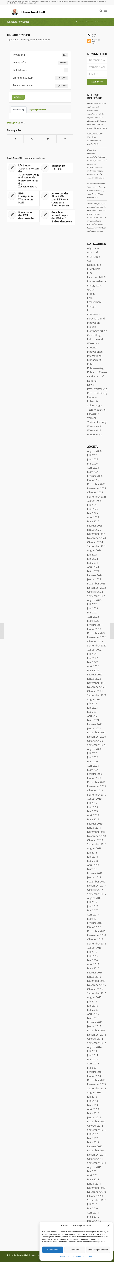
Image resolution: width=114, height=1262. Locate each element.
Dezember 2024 (96, 534)
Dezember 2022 (96, 633)
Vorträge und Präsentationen (36, 40)
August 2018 (94, 848)
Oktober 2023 (95, 592)
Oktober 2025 (95, 492)
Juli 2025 (92, 505)
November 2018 (96, 836)
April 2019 (93, 815)
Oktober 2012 (95, 1126)
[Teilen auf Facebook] (15, 139)
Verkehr (91, 418)
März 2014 (93, 1068)
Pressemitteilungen (98, 393)
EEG (23, 123)
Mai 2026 (92, 464)
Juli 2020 (92, 753)
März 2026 (93, 472)
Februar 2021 (94, 724)
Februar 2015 (94, 1022)
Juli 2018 (92, 853)
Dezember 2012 (96, 1121)
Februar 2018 (94, 873)
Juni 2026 (92, 459)
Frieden (91, 327)
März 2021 (93, 720)
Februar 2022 (94, 674)
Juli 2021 (92, 703)
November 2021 (96, 687)
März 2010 (93, 1217)
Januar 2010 (94, 1221)
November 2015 (96, 985)
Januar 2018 (94, 877)
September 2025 (96, 497)
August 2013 (94, 1092)
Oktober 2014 (95, 1039)
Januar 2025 (94, 530)
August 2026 (94, 451)
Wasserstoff (94, 430)
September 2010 (96, 1200)
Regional (92, 397)
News (90, 385)
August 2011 (94, 1167)
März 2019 (93, 819)
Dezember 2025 (96, 484)
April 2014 (93, 1063)
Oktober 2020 (95, 741)
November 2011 (96, 1155)
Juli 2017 (92, 902)
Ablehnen (74, 1249)
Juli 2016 (92, 952)
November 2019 (96, 786)
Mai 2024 (92, 563)
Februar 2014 (94, 1072)
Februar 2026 (94, 476)
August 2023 (94, 600)
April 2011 (93, 1175)
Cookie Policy (65, 1256)
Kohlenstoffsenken (98, 372)
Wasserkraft (94, 426)
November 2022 (96, 637)
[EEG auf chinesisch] (2, 631)
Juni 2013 (92, 1101)
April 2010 (93, 1213)
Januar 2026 (94, 480)
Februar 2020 (94, 774)
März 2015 (93, 1018)
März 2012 (93, 1142)
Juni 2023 (92, 608)
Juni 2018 (92, 857)
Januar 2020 (94, 778)
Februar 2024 (94, 575)
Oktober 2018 (95, 840)
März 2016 (93, 968)
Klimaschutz (94, 360)
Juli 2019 (92, 803)
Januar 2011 (94, 1184)
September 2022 (96, 646)
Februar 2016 (94, 973)
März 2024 (93, 571)
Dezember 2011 (96, 1150)
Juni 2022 (92, 658)
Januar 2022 (94, 679)
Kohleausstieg (95, 368)
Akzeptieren (52, 1249)
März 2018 (93, 869)
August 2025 (94, 501)
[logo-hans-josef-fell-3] (28, 11)
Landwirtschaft (95, 376)
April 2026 (93, 468)
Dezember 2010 (96, 1188)
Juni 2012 (92, 1134)
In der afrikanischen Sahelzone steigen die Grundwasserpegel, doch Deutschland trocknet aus (96, 190)
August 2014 (94, 1047)
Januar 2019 (94, 828)
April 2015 (93, 1014)
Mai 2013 (92, 1105)
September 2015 (96, 993)
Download (18, 97)
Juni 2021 (92, 708)
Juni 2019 (92, 807)
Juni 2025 (92, 509)
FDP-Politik (93, 314)
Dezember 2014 (96, 1030)
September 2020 (96, 745)
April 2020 (93, 766)
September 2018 (96, 844)
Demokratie (94, 265)
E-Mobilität (93, 269)
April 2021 (93, 716)
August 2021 (94, 699)
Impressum (87, 1256)
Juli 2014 (92, 1051)
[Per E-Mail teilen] (65, 139)
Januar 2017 (94, 927)
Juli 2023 (92, 604)
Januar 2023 (94, 629)
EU (88, 310)
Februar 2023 (94, 625)
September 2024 (96, 546)
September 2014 (96, 1043)
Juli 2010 (92, 1204)
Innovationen (95, 352)
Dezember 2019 (96, 782)
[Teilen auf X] (32, 139)
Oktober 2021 (95, 691)
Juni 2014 (92, 1055)
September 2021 (96, 695)
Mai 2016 (92, 960)
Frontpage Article (97, 331)
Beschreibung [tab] (18, 110)
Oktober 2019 (95, 790)
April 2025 (93, 517)
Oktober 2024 (95, 542)
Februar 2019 (94, 824)
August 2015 (94, 997)
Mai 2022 (92, 662)
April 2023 (93, 617)
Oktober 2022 (95, 641)
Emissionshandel (97, 281)
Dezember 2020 (96, 732)
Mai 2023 (92, 612)
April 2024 (93, 567)
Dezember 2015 (96, 981)
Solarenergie (94, 405)
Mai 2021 (92, 712)
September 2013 (96, 1088)
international (94, 356)
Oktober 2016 (95, 939)
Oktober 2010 (95, 1196)
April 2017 (93, 915)
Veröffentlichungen (98, 422)
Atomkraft (93, 252)
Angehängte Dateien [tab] (37, 110)
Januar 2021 (94, 728)
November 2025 (96, 488)
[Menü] (105, 11)
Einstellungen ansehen (98, 1249)
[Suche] (99, 11)
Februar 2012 (94, 1146)
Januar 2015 (94, 1026)
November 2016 (96, 935)
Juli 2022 (92, 654)
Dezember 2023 (96, 584)
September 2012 (96, 1130)
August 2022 (94, 650)
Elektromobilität (96, 277)
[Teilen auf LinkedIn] (48, 139)
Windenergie (94, 434)
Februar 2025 (94, 526)
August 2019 (94, 799)
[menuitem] (99, 11)
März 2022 (93, 670)
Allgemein (93, 248)
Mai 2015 (92, 1010)
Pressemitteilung (97, 389)
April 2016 (93, 964)
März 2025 (93, 521)
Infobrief (92, 347)
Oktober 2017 (95, 890)
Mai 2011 (92, 1171)
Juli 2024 (92, 555)
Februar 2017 (94, 923)
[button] (108, 1225)
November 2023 (96, 588)
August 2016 (94, 948)
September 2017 (96, 894)
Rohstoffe (92, 401)
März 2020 (93, 770)
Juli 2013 (92, 1097)
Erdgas (91, 294)
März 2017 (93, 919)
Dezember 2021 (96, 683)
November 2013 (96, 1084)
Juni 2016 (92, 956)
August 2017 (94, 898)
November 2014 (96, 1035)
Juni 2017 (92, 906)
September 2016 (96, 944)
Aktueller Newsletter (18, 21)
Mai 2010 (92, 1208)
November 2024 (96, 538)
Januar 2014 (94, 1076)
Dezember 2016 (96, 931)
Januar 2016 (94, 977)
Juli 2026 (92, 455)
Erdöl (90, 298)
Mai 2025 (92, 513)
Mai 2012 (92, 1138)
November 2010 (96, 1192)
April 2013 (93, 1109)
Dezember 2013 (96, 1080)
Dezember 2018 (96, 832)
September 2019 (96, 795)
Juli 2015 (92, 1001)
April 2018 (93, 865)
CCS (89, 261)
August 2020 (94, 749)
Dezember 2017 (96, 882)
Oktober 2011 (95, 1159)
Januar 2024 (94, 579)
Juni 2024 (92, 559)
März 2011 (93, 1179)
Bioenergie (93, 257)
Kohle (90, 364)
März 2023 (93, 621)
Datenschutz (77, 1256)
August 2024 (94, 550)
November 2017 (96, 886)
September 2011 (96, 1163)
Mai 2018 (92, 861)
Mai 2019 (92, 811)
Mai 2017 (92, 910)
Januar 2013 (94, 1117)
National (92, 381)
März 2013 (93, 1113)
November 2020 (96, 737)
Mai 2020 (92, 761)
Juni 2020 (92, 757)
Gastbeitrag (94, 335)
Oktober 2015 (95, 989)
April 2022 (93, 666)
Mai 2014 (92, 1059)
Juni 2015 (92, 1006)
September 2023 (96, 596)
